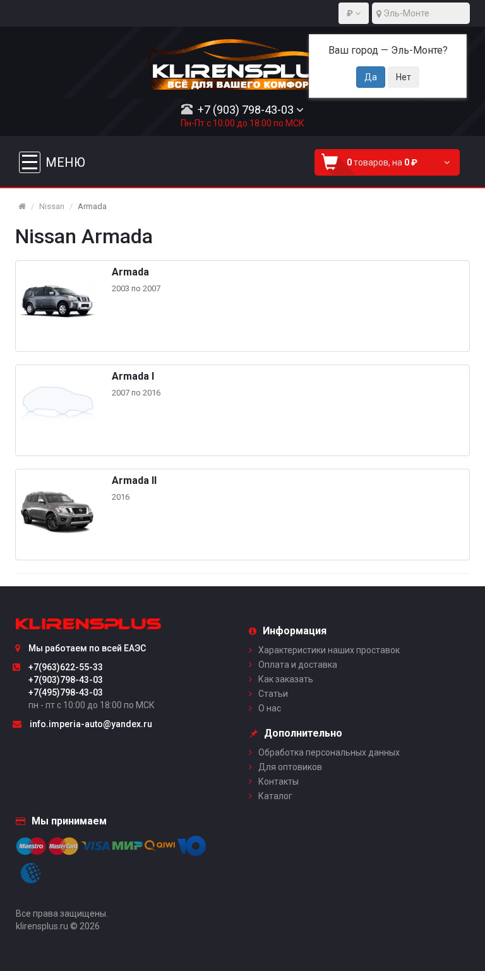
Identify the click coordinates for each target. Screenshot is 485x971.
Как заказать (285, 679)
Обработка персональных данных (329, 752)
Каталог (275, 796)
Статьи (273, 694)
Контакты (278, 781)
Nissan (51, 206)
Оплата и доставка (297, 665)
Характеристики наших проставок (329, 650)
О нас (269, 708)
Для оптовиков (290, 767)
